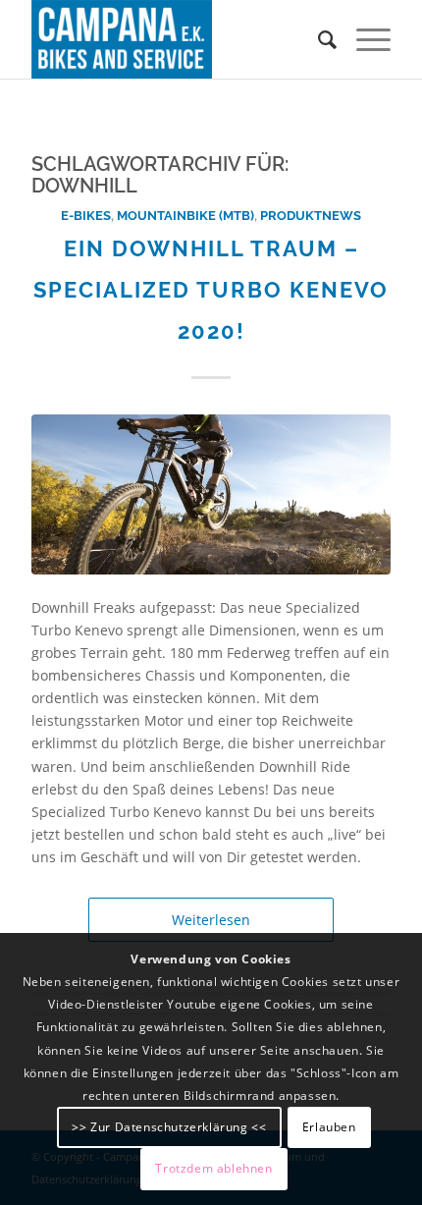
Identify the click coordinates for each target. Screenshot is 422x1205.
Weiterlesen (211, 919)
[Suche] (317, 39)
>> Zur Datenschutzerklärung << (169, 1127)
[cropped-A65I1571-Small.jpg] (211, 494)
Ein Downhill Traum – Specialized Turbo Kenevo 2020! (211, 290)
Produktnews (310, 215)
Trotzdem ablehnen (213, 1168)
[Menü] (364, 39)
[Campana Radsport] (174, 39)
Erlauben (329, 1127)
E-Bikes (86, 215)
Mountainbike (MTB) (185, 215)
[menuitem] (317, 39)
